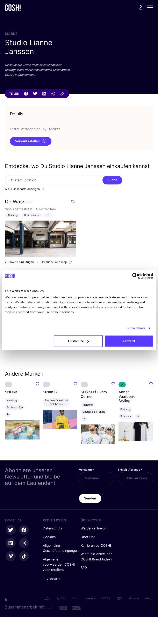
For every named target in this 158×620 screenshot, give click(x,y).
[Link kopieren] (62, 93)
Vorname (86, 469)
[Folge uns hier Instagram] (24, 543)
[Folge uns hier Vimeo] (11, 556)
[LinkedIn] (44, 93)
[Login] (141, 7)
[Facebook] (26, 93)
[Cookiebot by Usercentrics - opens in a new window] (135, 276)
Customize (76, 341)
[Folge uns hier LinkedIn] (11, 543)
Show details (136, 328)
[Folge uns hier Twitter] (11, 530)
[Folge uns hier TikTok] (24, 556)
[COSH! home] (13, 7)
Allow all (128, 341)
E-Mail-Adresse (130, 469)
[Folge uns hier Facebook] (24, 530)
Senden (90, 498)
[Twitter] (35, 93)
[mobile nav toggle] (151, 7)
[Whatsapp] (53, 93)
